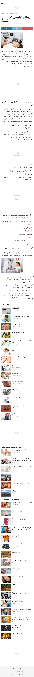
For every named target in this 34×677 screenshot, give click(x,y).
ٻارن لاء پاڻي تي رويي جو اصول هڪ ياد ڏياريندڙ (22, 503)
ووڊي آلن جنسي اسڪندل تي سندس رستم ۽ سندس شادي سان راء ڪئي (22, 459)
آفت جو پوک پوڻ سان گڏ (19, 560)
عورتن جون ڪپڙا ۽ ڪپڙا (19, 519)
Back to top (17, 668)
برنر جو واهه (15, 373)
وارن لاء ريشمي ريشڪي (19, 577)
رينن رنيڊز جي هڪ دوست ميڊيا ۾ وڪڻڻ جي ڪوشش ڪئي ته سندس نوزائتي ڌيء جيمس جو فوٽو (22, 529)
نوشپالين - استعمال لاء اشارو (20, 357)
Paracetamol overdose (19, 332)
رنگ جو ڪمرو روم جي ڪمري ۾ (20, 483)
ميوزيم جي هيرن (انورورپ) (20, 593)
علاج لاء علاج (15, 389)
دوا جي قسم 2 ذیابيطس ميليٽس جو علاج (22, 341)
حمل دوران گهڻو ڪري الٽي (19, 601)
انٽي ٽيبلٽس (15, 308)
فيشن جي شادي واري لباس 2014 (21, 466)
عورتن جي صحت (5, 13)
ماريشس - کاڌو (16, 475)
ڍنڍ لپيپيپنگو (15, 491)
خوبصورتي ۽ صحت (14, 13)
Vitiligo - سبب (16, 324)
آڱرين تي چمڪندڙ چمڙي (19, 450)
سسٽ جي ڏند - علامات (19, 381)
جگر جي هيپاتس (16, 414)
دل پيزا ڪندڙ (15, 568)
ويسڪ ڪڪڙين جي (17, 536)
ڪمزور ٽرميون (28, 228)
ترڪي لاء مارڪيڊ (17, 634)
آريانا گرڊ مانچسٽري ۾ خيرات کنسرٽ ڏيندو (20, 626)
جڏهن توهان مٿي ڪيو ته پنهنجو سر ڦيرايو (21, 407)
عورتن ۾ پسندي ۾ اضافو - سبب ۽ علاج (21, 350)
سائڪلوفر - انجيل (17, 365)
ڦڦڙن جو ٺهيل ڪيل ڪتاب (19, 398)
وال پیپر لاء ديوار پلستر (18, 511)
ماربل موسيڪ (16, 552)
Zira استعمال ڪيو (17, 585)
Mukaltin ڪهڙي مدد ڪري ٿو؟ (20, 316)
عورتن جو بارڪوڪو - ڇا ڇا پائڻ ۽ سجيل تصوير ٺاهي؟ (21, 610)
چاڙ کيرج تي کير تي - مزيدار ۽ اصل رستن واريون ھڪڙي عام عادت (22, 618)
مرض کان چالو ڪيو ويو (18, 544)
